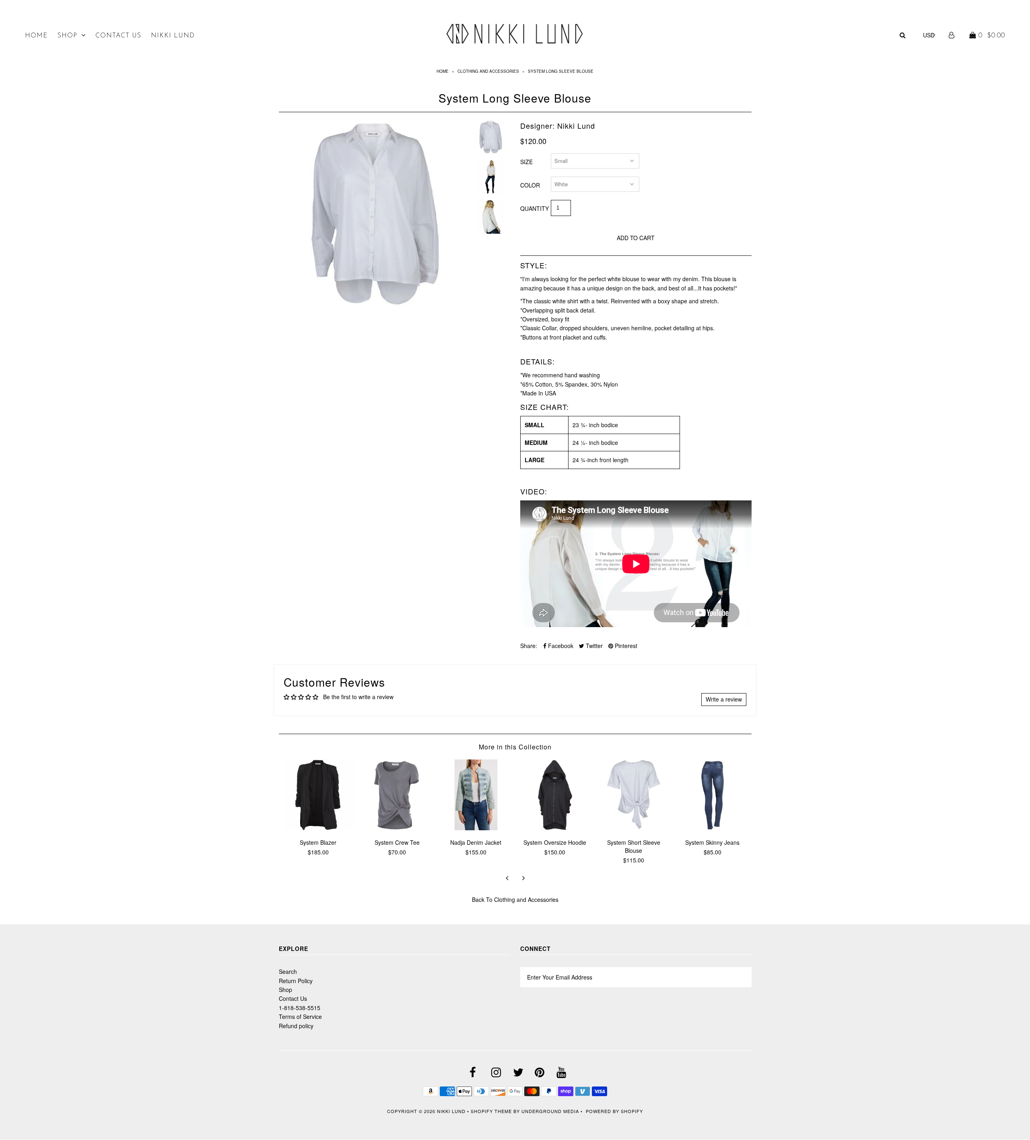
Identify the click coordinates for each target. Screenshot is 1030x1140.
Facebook (559, 646)
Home (443, 71)
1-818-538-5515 (299, 1008)
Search (288, 971)
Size (526, 162)
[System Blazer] (318, 828)
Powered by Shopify (614, 1111)
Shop (285, 990)
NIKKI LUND (173, 36)
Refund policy (296, 1026)
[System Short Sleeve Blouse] (633, 828)
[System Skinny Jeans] (712, 828)
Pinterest (625, 646)
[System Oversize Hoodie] (554, 828)
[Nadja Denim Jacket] (476, 828)
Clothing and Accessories (488, 71)
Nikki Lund (452, 1111)
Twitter (593, 646)
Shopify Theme (491, 1111)
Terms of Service (300, 1016)
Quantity (534, 208)
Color (530, 185)
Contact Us (293, 998)
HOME (36, 36)
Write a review (724, 699)
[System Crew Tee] (397, 828)
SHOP (67, 36)
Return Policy (296, 981)
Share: (528, 646)
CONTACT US (118, 36)
